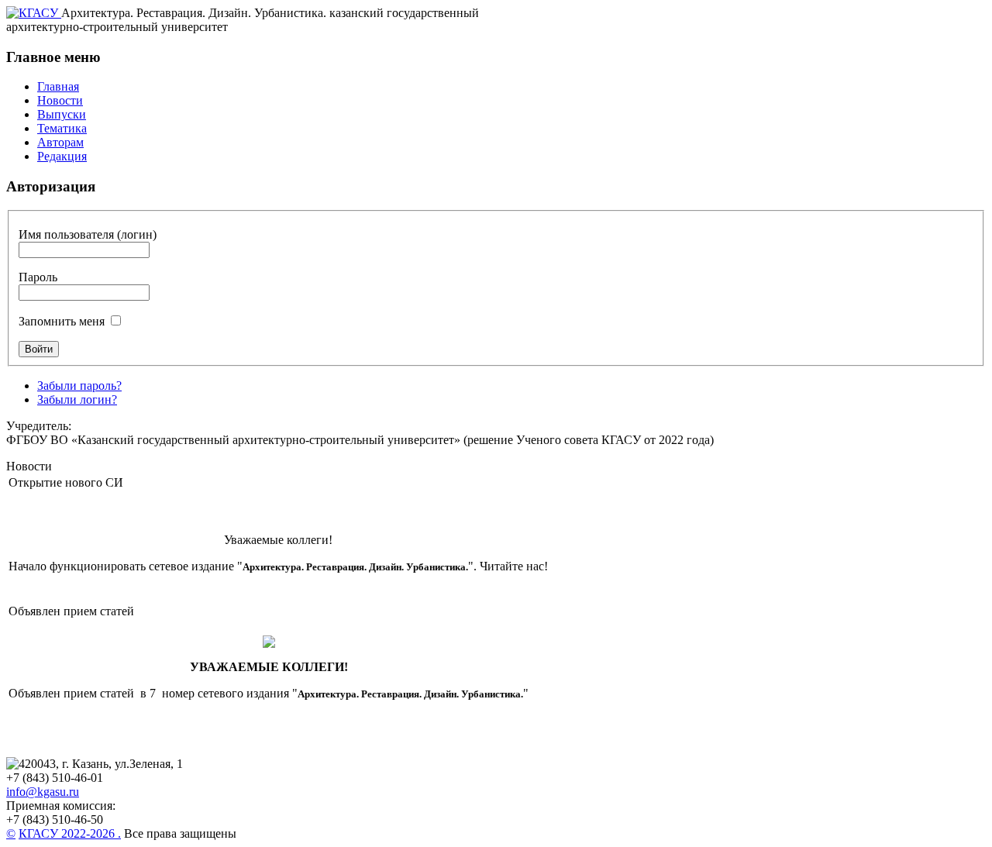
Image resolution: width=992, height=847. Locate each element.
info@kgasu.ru (42, 791)
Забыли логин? (77, 399)
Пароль (38, 277)
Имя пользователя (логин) (88, 234)
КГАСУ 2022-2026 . (70, 833)
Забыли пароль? (79, 385)
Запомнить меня (62, 321)
